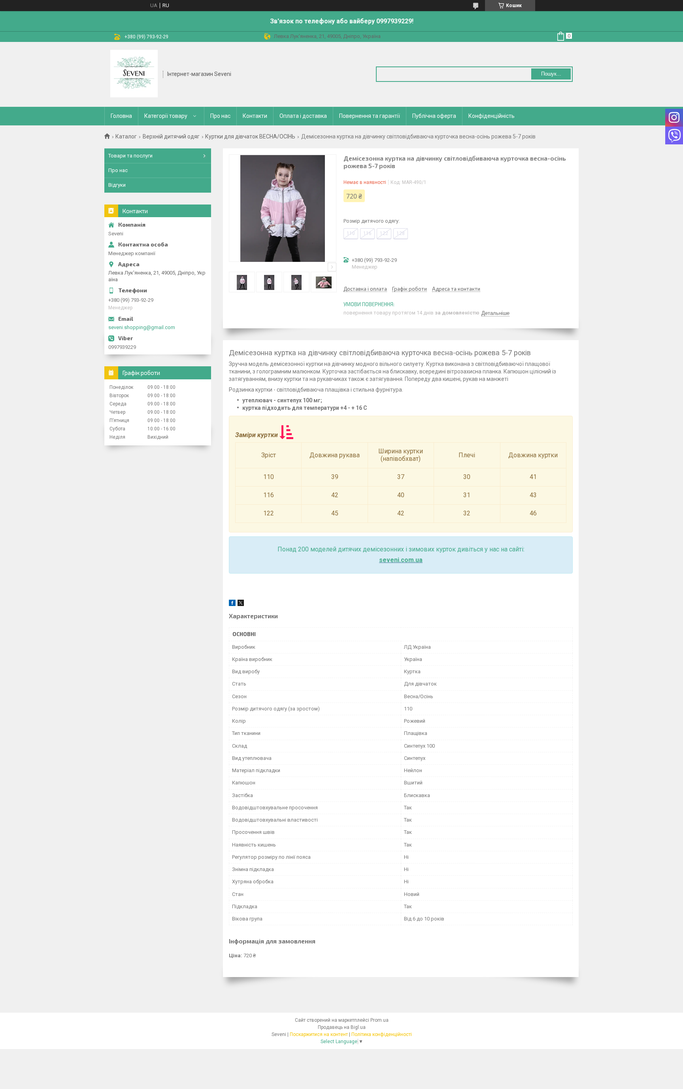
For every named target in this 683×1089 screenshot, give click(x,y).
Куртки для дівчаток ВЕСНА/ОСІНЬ (250, 136)
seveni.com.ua (401, 560)
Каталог (126, 136)
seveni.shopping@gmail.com (141, 327)
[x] (241, 604)
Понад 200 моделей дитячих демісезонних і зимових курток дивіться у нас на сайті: (401, 549)
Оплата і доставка (303, 116)
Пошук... (551, 74)
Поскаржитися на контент (319, 1034)
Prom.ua (379, 1020)
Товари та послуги (130, 156)
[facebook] (232, 604)
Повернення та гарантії (369, 116)
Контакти (255, 116)
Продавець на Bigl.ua (342, 1027)
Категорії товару (165, 116)
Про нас (220, 116)
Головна (121, 116)
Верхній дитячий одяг (171, 136)
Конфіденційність (491, 116)
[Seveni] (134, 73)
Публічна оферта (434, 116)
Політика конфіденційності (381, 1034)
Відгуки (117, 185)
